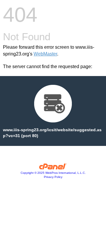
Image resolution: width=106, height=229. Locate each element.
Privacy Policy (53, 177)
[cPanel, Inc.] (53, 168)
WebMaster (45, 53)
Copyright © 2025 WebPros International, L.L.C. (53, 172)
